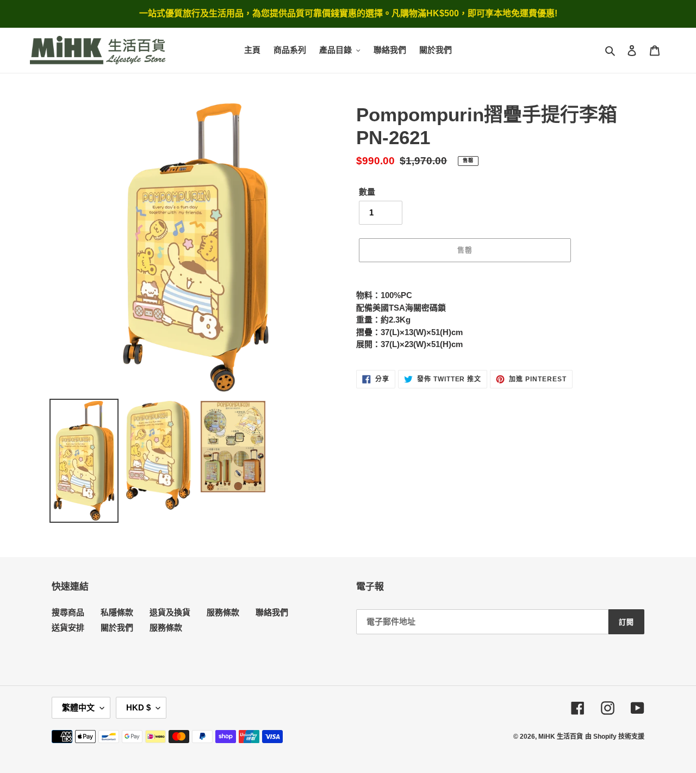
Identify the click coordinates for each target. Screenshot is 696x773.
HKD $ (138, 707)
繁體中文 (78, 707)
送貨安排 (68, 627)
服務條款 (223, 612)
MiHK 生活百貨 (560, 736)
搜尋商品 (68, 612)
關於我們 (117, 627)
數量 (367, 191)
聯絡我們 (272, 612)
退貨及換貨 (170, 612)
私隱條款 (117, 612)
